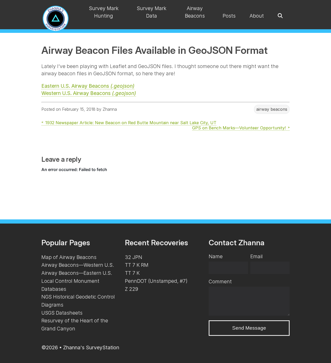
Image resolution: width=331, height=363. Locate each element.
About (257, 16)
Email (256, 256)
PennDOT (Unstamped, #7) (156, 281)
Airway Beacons (195, 12)
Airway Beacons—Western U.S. (77, 265)
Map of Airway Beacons (68, 257)
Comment (220, 281)
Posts (229, 16)
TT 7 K (132, 273)
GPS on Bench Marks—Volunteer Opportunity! (239, 127)
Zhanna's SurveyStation (91, 347)
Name (216, 256)
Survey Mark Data (151, 12)
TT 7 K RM (136, 265)
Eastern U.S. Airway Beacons (87, 86)
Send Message (249, 328)
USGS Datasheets (61, 313)
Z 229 (131, 289)
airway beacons (271, 109)
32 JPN (133, 257)
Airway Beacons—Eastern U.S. (76, 273)
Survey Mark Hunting (103, 12)
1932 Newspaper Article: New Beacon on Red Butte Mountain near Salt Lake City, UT (130, 122)
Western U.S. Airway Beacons (88, 93)
